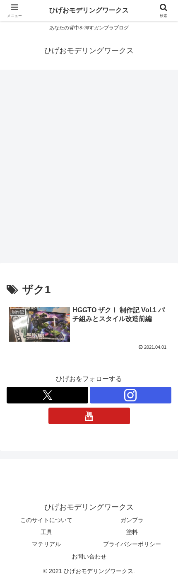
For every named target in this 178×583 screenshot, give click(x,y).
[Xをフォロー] (47, 395)
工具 (46, 532)
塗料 (132, 532)
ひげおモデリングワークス (89, 10)
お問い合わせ (89, 556)
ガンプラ (132, 520)
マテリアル (46, 544)
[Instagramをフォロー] (130, 395)
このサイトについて (46, 520)
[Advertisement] (89, 169)
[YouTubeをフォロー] (89, 416)
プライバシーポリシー (132, 544)
